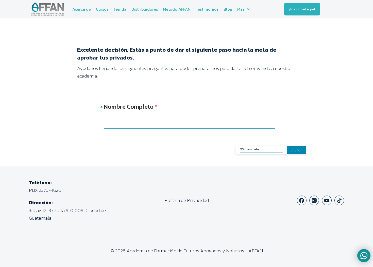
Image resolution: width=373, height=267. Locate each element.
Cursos (102, 9)
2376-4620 (50, 190)
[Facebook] (302, 200)
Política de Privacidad (186, 200)
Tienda (119, 9)
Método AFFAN (177, 9)
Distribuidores (144, 9)
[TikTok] (339, 200)
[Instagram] (314, 200)
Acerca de (81, 9)
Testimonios (207, 9)
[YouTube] (327, 200)
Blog (228, 9)
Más (240, 9)
